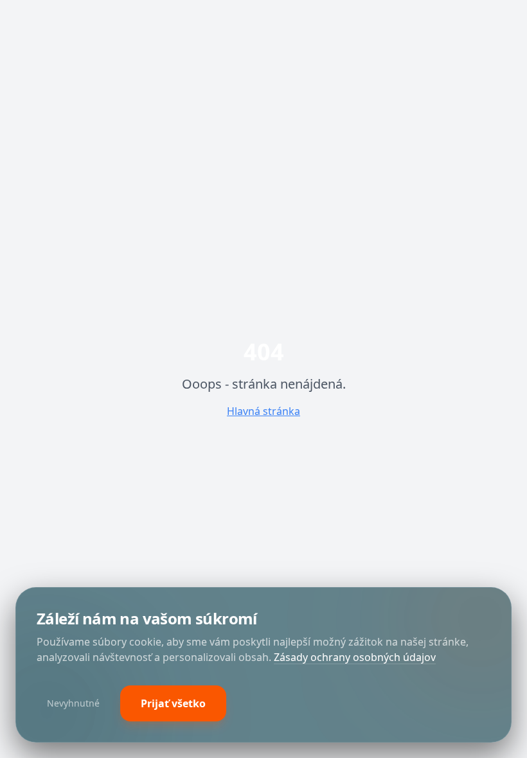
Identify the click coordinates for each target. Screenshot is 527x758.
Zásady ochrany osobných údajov (355, 657)
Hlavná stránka (263, 411)
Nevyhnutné (73, 703)
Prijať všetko (173, 703)
